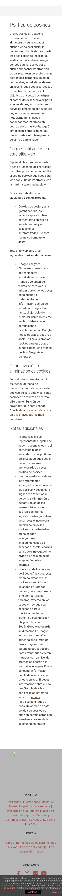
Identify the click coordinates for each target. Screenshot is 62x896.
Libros (10, 842)
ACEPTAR (32, 892)
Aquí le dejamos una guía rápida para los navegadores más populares (30, 415)
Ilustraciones (31, 802)
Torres (13, 806)
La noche (49, 819)
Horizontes (14, 802)
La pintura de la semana (35, 806)
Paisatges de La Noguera (23, 811)
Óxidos (31, 824)
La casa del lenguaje (33, 847)
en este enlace (27, 679)
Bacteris (47, 802)
